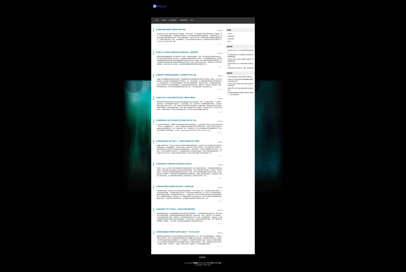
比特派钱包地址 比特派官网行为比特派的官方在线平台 (174, 164)
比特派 (229, 34)
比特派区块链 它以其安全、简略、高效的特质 (240, 68)
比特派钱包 (231, 36)
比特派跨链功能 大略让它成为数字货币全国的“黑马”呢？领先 (176, 120)
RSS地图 (210, 263)
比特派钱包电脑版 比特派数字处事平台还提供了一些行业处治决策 (177, 232)
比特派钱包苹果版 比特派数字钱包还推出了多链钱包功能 (174, 186)
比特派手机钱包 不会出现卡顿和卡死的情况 (240, 77)
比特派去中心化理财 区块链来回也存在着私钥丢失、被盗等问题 (177, 52)
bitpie (229, 41)
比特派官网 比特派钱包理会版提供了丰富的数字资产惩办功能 (176, 75)
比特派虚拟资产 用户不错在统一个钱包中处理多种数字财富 (175, 209)
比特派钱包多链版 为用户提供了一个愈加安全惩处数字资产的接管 (177, 141)
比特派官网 (231, 39)
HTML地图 (217, 263)
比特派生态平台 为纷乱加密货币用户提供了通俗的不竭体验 (175, 97)
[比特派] (159, 8)
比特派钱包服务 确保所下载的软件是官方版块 (171, 29)
